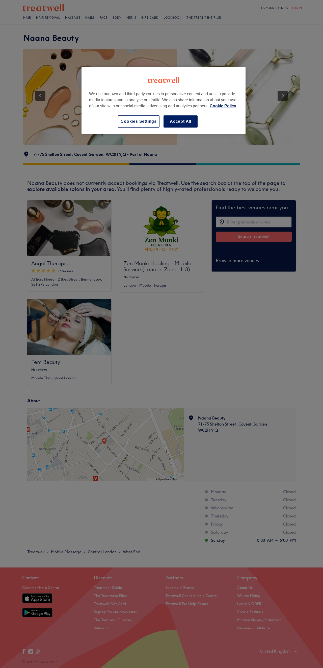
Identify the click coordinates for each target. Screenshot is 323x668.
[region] (164, 100)
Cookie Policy (223, 106)
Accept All (180, 121)
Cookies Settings (139, 121)
